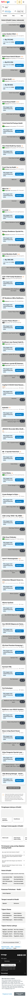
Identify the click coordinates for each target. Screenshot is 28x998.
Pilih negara (4, 958)
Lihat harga (18, 42)
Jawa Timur (9, 948)
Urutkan (5, 15)
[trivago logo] (5, 2)
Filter (13, 15)
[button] (13, 7)
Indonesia (17, 946)
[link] (15, 2)
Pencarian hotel (5, 946)
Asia (12, 946)
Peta (22, 15)
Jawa (2, 948)
